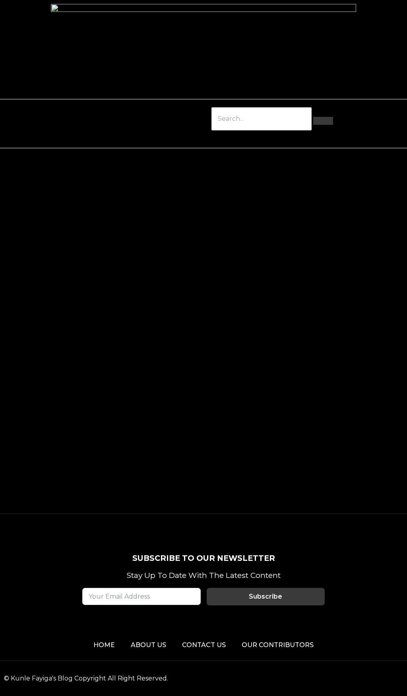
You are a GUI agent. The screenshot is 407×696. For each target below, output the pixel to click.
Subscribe (265, 596)
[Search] (323, 121)
